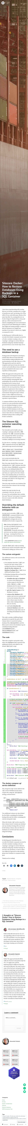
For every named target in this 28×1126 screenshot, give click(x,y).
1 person (10, 1001)
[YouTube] (24, 1091)
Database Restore (11, 878)
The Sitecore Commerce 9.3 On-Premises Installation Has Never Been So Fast (12, 901)
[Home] (2, 2)
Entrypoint (18, 878)
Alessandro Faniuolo (6, 299)
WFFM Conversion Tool (7, 1109)
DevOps (5, 301)
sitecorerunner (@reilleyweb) (16, 929)
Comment (19, 1028)
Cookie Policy (5, 1119)
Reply (6, 948)
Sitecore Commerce (6, 1107)
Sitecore (19, 301)
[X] (24, 1088)
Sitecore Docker (12, 880)
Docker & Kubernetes (12, 301)
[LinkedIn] (24, 1085)
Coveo (3, 1100)
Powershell (4, 880)
